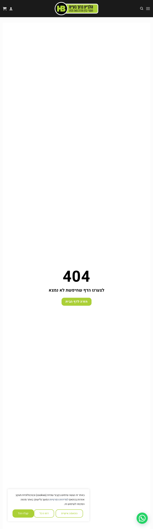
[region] (48, 505)
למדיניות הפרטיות (58, 500)
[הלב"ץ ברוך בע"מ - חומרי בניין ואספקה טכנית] (76, 9)
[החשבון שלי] (11, 8)
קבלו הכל (23, 513)
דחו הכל (44, 513)
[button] (148, 8)
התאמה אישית (69, 513)
